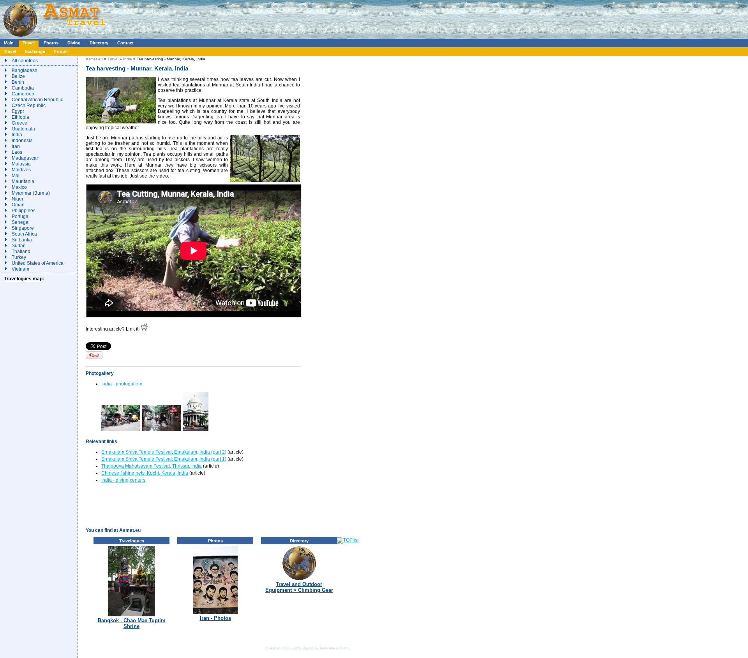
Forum (61, 51)
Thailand (21, 251)
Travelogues (131, 540)
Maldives (21, 169)
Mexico (19, 187)
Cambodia (23, 88)
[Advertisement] (233, 17)
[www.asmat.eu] (55, 37)
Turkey (19, 257)
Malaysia (21, 164)
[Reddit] (144, 329)
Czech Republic (29, 105)
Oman (18, 205)
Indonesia (22, 140)
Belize (18, 76)
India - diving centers (123, 480)
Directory (99, 42)
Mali (16, 175)
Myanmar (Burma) (31, 193)
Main (9, 42)
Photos (51, 42)
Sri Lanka (22, 240)
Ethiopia (20, 117)
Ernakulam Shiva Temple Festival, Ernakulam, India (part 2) (163, 452)
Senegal (21, 222)
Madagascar (25, 158)
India (17, 134)
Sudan (19, 245)
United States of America (38, 263)
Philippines (23, 210)
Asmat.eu (94, 59)
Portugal (21, 216)
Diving (74, 42)
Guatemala (23, 129)
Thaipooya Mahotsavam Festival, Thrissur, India (151, 466)
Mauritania (23, 181)
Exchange (35, 51)
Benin (18, 82)
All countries (25, 60)
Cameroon (23, 94)
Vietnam (20, 269)
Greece (19, 123)
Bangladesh (24, 70)
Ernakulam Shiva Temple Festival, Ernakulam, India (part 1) (163, 459)
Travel (29, 42)
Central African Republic (37, 99)
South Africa (24, 234)
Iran (16, 146)
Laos (17, 152)
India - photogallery (121, 384)
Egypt (18, 111)
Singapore (23, 228)
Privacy (343, 648)
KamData (327, 648)
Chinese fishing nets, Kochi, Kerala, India (144, 473)
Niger (17, 199)
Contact (125, 42)
